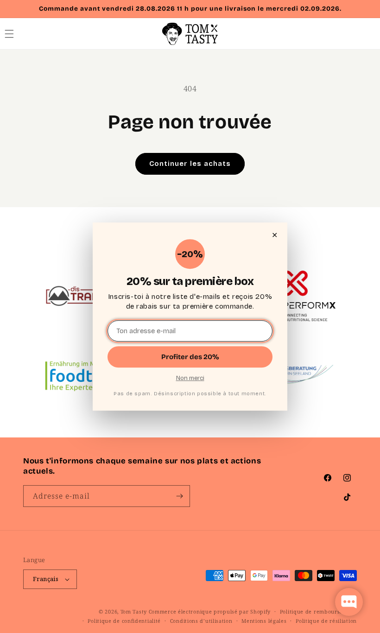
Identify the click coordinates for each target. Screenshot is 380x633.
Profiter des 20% (190, 357)
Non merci (190, 378)
